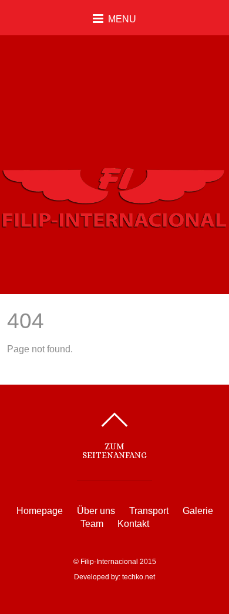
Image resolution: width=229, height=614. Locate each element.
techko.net (138, 577)
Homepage (39, 511)
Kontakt (133, 524)
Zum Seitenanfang (114, 450)
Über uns (96, 511)
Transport (149, 511)
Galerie (198, 511)
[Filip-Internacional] (114, 222)
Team (91, 524)
